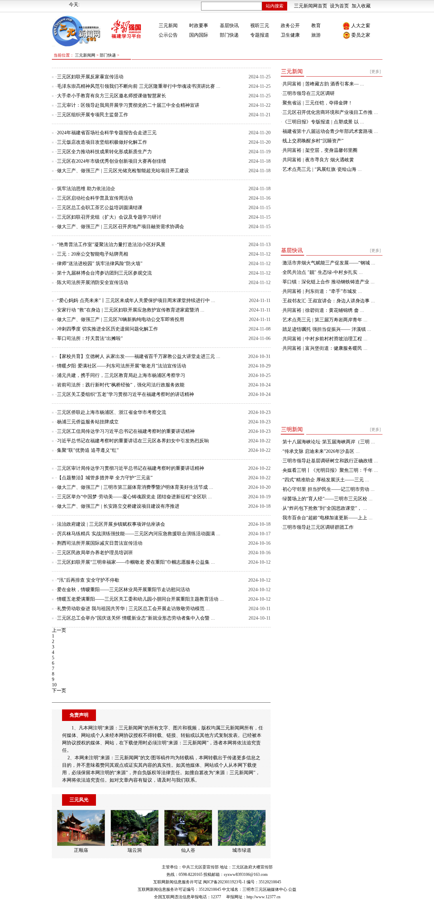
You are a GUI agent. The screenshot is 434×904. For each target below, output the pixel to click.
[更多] (375, 71)
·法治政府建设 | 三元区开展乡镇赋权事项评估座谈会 (110, 524)
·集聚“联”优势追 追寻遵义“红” (87, 450)
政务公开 (290, 25)
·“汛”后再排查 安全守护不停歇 (87, 580)
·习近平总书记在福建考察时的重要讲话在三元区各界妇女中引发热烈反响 (132, 440)
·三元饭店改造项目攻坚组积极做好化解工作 (101, 142)
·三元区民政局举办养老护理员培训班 (94, 552)
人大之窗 (360, 25)
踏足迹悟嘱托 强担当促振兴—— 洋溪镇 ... (326, 329)
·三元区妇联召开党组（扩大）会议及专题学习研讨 (108, 217)
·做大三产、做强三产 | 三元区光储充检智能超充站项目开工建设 (122, 170)
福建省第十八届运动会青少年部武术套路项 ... (330, 131)
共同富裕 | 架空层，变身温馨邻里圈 (319, 150)
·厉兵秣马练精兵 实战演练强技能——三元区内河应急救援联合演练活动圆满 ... (137, 533)
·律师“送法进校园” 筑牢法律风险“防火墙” (98, 263)
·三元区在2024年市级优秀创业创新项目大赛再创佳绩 (110, 161)
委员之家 (360, 35)
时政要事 (198, 25)
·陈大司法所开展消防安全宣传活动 (91, 282)
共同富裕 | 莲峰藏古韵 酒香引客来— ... (323, 83)
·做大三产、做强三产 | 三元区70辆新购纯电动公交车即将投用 (119, 319)
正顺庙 (81, 850)
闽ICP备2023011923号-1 (224, 882)
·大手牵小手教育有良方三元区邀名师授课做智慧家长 (110, 95)
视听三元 (259, 25)
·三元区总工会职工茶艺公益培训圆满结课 (98, 207)
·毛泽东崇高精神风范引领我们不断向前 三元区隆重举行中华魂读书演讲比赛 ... (137, 86)
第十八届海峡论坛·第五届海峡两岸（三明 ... (328, 441)
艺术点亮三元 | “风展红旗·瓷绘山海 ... (322, 169)
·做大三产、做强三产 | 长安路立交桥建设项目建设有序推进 (117, 506)
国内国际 (198, 35)
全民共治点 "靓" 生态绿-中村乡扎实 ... (322, 272)
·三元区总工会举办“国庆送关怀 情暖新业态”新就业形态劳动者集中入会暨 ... (135, 618)
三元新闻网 (85, 55)
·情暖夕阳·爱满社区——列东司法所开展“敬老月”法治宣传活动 (120, 365)
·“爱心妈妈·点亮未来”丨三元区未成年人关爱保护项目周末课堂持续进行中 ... (135, 300)
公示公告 (168, 35)
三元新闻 (168, 25)
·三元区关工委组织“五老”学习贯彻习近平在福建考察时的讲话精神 (124, 394)
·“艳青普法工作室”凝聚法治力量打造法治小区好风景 (110, 244)
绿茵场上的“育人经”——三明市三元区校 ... (327, 498)
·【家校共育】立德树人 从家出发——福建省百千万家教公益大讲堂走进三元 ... (137, 356)
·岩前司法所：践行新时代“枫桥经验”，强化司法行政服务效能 (119, 384)
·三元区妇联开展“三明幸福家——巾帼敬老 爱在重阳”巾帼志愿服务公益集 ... (135, 562)
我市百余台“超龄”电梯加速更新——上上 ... (327, 517)
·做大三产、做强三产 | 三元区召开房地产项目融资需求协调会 (119, 226)
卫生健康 (290, 35)
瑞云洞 (134, 850)
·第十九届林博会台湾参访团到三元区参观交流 (103, 273)
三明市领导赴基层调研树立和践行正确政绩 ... (330, 460)
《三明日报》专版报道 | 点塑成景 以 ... (323, 121)
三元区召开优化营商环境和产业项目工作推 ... (330, 112)
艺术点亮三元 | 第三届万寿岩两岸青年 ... (325, 319)
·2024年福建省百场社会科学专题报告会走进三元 (106, 132)
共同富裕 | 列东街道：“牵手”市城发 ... (322, 291)
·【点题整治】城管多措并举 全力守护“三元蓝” (104, 477)
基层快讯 (229, 25)
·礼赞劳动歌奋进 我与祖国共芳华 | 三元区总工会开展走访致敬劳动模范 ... (132, 608)
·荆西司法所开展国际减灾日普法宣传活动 (98, 543)
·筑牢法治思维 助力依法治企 (85, 188)
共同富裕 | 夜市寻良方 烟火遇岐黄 (318, 159)
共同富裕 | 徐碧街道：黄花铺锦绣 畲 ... (323, 310)
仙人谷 (188, 850)
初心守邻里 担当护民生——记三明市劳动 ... (328, 489)
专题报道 (259, 35)
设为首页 (339, 5)
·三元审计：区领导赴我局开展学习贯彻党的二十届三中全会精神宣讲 (127, 105)
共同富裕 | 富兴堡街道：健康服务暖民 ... (325, 348)
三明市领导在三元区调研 (308, 93)
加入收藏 (361, 5)
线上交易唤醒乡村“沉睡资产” (312, 140)
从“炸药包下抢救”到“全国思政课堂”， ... (324, 508)
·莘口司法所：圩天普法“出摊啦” (89, 338)
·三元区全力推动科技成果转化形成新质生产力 (103, 151)
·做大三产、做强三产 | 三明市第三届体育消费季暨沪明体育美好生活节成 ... (134, 487)
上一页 (59, 630)
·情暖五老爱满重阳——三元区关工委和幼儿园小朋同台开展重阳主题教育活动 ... (139, 599)
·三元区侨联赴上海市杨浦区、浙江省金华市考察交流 (110, 412)
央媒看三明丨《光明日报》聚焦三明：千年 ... (330, 470)
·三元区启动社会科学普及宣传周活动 (94, 198)
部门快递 (229, 35)
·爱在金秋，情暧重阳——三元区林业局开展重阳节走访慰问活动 (122, 589)
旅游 (316, 35)
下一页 (59, 690)
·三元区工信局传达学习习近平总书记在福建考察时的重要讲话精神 (125, 431)
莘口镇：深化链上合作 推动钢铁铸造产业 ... (328, 281)
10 (54, 684)
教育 (316, 25)
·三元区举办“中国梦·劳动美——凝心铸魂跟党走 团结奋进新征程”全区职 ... (133, 496)
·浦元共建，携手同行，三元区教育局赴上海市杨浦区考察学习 (120, 375)
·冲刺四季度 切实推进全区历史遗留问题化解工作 (106, 329)
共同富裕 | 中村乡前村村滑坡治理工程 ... (325, 338)
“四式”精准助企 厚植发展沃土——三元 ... (325, 479)
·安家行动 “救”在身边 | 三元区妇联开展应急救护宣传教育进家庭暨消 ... (129, 310)
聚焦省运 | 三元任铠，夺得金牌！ (317, 102)
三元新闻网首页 (310, 5)
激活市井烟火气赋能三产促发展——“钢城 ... (328, 262)
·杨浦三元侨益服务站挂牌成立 (87, 421)
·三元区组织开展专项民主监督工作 (91, 114)
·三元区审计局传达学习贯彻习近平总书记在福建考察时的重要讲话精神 (129, 468)
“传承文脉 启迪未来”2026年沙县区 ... (321, 451)
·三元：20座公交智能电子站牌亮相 (91, 254)
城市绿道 (241, 850)
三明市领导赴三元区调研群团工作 (318, 527)
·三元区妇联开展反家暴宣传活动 (89, 76)
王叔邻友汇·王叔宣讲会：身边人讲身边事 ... (328, 300)
